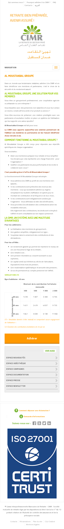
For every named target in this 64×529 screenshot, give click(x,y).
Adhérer (32, 338)
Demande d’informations (34, 416)
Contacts (28, 5)
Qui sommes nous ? (16, 2)
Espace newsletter (15, 385)
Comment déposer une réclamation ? (34, 410)
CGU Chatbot (50, 521)
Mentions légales (32, 524)
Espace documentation (17, 374)
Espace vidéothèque (16, 363)
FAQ (54, 2)
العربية (37, 5)
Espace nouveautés (15, 357)
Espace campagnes (15, 368)
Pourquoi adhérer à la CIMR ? (38, 2)
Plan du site (37, 521)
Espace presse (13, 380)
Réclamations (25, 521)
